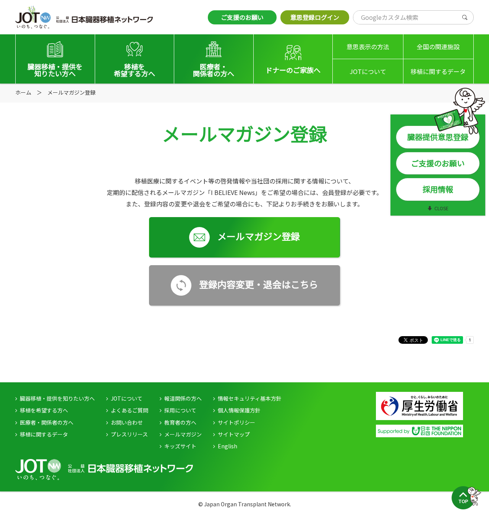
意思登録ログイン (314, 17)
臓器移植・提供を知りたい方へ (57, 398)
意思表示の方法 (368, 46)
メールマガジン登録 (258, 236)
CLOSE (441, 208)
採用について (180, 410)
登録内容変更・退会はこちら (258, 284)
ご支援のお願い (242, 17)
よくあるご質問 (129, 410)
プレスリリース (129, 434)
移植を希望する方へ (44, 410)
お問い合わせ (127, 422)
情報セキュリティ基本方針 (250, 398)
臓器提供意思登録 (437, 136)
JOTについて (368, 71)
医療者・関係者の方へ (46, 422)
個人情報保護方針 (239, 410)
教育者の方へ (180, 422)
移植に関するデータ (438, 71)
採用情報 (438, 189)
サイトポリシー (236, 422)
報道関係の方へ (183, 398)
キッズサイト (180, 446)
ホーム (23, 92)
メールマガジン (183, 434)
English (227, 446)
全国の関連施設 (438, 46)
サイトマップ (234, 434)
